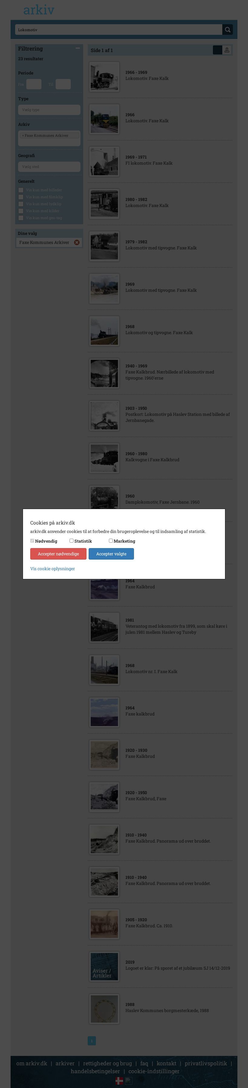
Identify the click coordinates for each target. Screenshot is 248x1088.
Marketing (124, 541)
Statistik (83, 541)
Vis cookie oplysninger (52, 568)
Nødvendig (46, 541)
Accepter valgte (111, 554)
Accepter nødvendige (58, 554)
